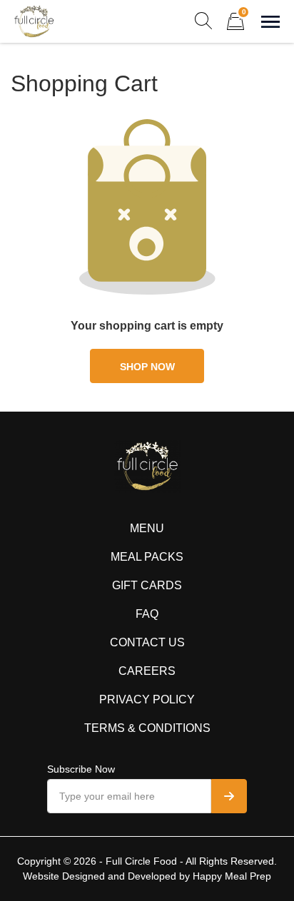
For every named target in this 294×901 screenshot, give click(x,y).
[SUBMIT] (229, 796)
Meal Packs (147, 557)
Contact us (147, 642)
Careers (147, 671)
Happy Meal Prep (232, 876)
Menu (147, 528)
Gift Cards (147, 585)
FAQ (147, 614)
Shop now (147, 366)
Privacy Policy (147, 699)
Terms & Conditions (147, 728)
